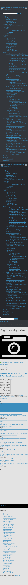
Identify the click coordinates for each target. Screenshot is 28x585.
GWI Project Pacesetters (14, 101)
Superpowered (9, 159)
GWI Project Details (14, 105)
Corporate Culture (7, 522)
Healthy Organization (11, 94)
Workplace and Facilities (8, 573)
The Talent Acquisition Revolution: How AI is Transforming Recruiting (17, 140)
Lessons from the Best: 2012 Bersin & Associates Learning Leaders (13, 374)
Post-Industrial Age (10, 87)
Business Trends (7, 515)
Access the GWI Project (14, 108)
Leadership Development (9, 543)
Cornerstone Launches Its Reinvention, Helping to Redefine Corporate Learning (12, 459)
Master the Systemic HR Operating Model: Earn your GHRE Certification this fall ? (13, 8)
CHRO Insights (9, 21)
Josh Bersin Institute (7, 24)
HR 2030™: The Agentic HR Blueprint (15, 119)
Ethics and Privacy (7, 530)
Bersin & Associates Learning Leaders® (11, 395)
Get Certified (4, 506)
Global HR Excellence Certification (14, 25)
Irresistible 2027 (7, 160)
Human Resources (10, 41)
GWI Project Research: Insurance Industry (16, 149)
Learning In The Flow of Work (10, 546)
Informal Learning (7, 540)
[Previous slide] (2, 8)
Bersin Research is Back (11, 19)
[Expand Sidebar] (0, 401)
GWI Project (9, 98)
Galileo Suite (6, 27)
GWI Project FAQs (13, 107)
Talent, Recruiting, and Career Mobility (15, 91)
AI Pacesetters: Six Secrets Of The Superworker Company (19, 103)
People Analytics (10, 49)
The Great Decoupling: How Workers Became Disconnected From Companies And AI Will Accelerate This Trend (13, 415)
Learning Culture (7, 544)
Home (4, 16)
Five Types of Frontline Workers (13, 121)
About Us (5, 35)
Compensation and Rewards (9, 518)
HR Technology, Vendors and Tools (14, 88)
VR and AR (6, 568)
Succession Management (9, 562)
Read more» (4, 398)
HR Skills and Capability (12, 50)
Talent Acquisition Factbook (15, 112)
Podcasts (5, 155)
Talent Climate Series (11, 110)
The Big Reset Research (11, 93)
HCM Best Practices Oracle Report (17, 83)
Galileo (7, 29)
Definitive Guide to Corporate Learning (15, 126)
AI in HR (11, 32)
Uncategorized (6, 566)
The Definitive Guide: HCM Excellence (18, 85)
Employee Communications (9, 526)
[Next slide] (26, 8)
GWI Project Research (14, 99)
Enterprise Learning (10, 38)
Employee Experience (11, 46)
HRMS (4, 537)
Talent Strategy (6, 565)
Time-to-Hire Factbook (14, 115)
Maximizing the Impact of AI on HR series (16, 138)
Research (5, 52)
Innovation (5, 541)
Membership (6, 18)
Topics (4, 36)
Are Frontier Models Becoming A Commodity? (11, 442)
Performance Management (9, 558)
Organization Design (8, 554)
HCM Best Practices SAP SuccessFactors (15, 81)
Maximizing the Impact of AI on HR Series (16, 54)
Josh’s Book (6, 157)
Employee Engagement (8, 527)
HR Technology (10, 40)
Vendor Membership (11, 22)
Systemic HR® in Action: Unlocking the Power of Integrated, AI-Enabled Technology (17, 69)
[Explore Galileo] (14, 504)
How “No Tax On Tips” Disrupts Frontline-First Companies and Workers (11, 425)
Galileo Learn (9, 33)
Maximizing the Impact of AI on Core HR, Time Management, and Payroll (18, 59)
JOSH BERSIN (4, 2)
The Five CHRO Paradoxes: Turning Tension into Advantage (17, 153)
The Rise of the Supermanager (13, 137)
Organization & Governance (9, 552)
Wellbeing (8, 47)
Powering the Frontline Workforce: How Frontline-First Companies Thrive (15, 134)
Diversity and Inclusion (11, 44)
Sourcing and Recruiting (11, 43)
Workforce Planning (7, 571)
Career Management (8, 516)
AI (3, 513)
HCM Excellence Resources (12, 79)
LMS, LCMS (6, 549)
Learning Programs (4, 367)
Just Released (6, 118)
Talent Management (7, 563)
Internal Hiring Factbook (15, 113)
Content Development (8, 519)
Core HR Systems (7, 521)
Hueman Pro (17, 575)
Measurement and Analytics (9, 551)
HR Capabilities (10, 96)
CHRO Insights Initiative (12, 151)
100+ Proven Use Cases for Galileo (17, 30)
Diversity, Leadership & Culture (13, 90)
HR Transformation (7, 535)
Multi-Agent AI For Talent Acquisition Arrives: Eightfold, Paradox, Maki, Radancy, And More (13, 434)
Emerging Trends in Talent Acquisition (18, 116)
